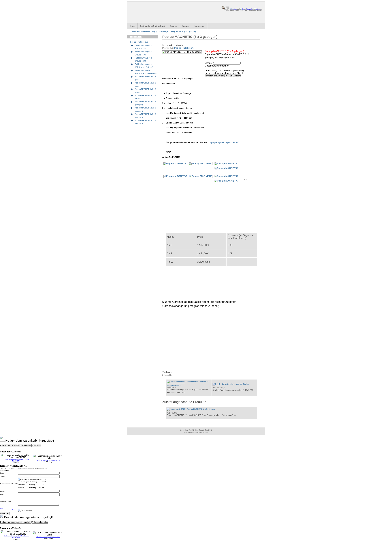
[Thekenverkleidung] (177, 381)
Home (132, 26)
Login (259, 10)
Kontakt (192, 432)
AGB (197, 432)
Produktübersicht (231, 10)
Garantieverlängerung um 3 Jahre (235, 384)
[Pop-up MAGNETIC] (227, 163)
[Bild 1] (217, 384)
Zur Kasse (36, 445)
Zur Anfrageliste (24, 522)
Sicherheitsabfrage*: (7, 509)
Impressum (199, 26)
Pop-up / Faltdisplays (160, 31)
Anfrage (220, 76)
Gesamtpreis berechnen (217, 66)
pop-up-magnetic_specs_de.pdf (224, 142)
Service (243, 10)
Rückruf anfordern (233, 76)
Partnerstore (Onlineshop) (152, 26)
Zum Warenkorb (24, 445)
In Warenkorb (211, 76)
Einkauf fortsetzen (8, 445)
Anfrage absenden (40, 522)
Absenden (4, 513)
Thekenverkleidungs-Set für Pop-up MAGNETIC (16, 460)
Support (252, 10)
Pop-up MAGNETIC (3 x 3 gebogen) (183, 31)
